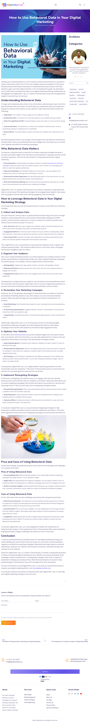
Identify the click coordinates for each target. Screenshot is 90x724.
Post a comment (8, 622)
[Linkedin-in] (78, 693)
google (84, 92)
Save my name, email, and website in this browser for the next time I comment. (27, 617)
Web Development (30, 697)
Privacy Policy (50, 705)
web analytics (83, 104)
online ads (81, 98)
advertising (73, 89)
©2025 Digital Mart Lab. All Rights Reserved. (45, 720)
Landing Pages (81, 95)
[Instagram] (72, 693)
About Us (49, 697)
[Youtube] (81, 693)
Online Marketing (29, 702)
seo (87, 101)
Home (48, 695)
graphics (72, 95)
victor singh (45, 25)
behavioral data (20, 335)
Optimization (52, 25)
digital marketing (74, 92)
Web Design (28, 694)
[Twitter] (75, 693)
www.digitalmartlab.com (42, 568)
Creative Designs (29, 700)
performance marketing (76, 101)
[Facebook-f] (69, 693)
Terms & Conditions (52, 708)
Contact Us (49, 702)
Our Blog (49, 700)
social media (73, 104)
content (81, 89)
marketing (73, 98)
